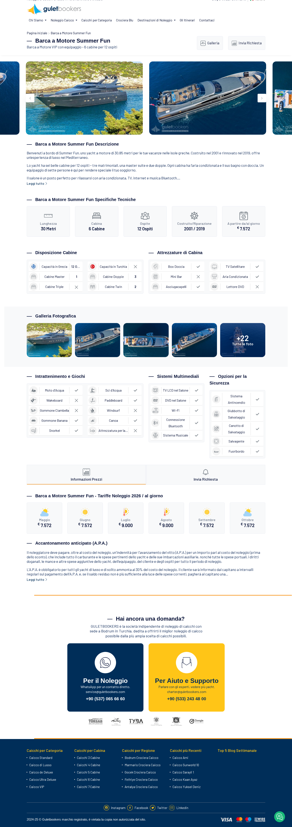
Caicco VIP (36, 787)
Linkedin (182, 808)
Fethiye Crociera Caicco (141, 779)
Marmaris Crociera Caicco (143, 765)
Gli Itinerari (187, 20)
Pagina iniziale (37, 33)
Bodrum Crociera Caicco (141, 758)
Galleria (213, 43)
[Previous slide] (30, 98)
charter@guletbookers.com (186, 692)
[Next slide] (262, 98)
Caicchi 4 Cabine (88, 765)
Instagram (118, 808)
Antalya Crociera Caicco (141, 787)
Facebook (141, 808)
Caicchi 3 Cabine (88, 758)
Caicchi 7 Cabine (88, 787)
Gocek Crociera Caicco (140, 772)
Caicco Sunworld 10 (186, 765)
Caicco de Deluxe (41, 772)
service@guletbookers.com (105, 692)
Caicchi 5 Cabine (88, 772)
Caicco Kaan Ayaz (185, 779)
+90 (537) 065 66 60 (105, 698)
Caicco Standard (40, 758)
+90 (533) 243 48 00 (186, 698)
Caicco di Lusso (40, 765)
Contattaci (207, 20)
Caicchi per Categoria (96, 20)
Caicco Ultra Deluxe (42, 779)
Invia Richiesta (250, 43)
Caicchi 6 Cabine (88, 779)
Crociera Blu (124, 20)
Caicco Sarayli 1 (183, 772)
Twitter (162, 808)
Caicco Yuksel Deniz (187, 787)
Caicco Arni (180, 758)
